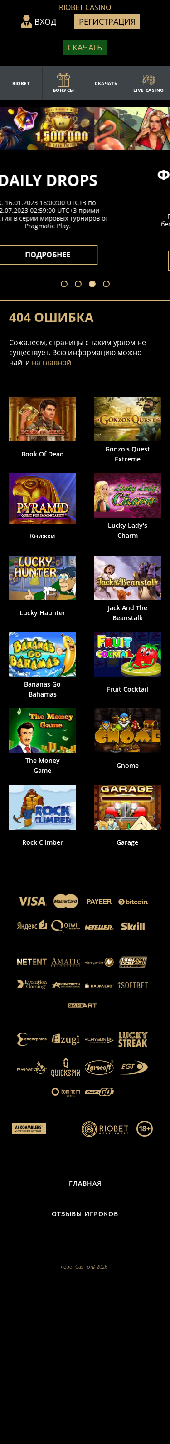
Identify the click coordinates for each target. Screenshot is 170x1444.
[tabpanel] (85, 218)
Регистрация (107, 21)
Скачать (85, 47)
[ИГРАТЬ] (42, 419)
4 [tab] (108, 286)
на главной (51, 362)
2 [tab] (80, 286)
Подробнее (85, 261)
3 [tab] (94, 286)
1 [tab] (66, 286)
